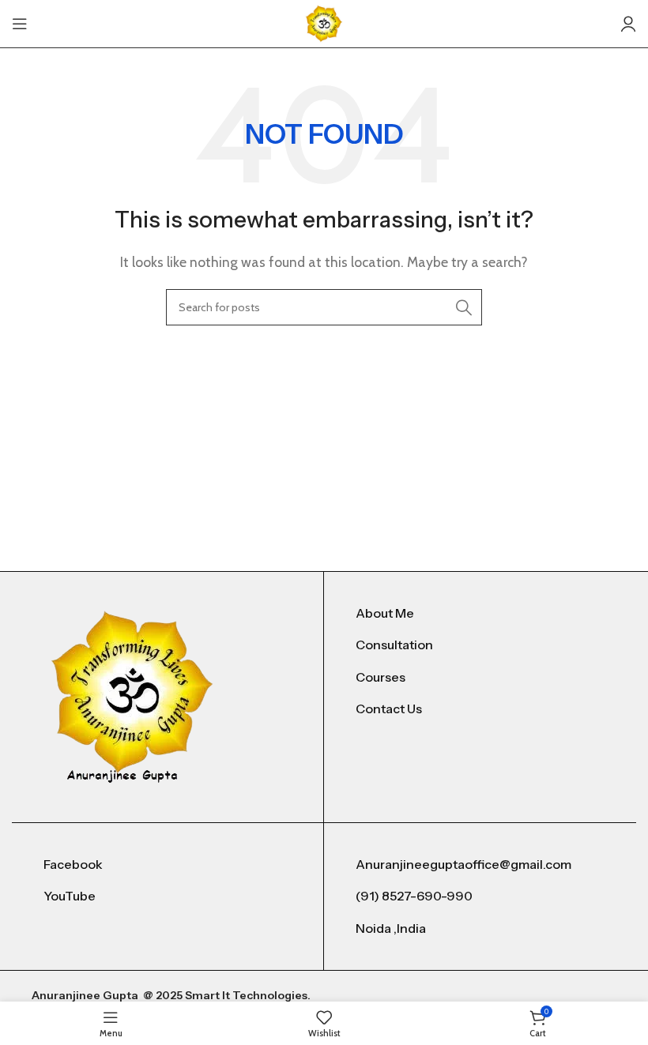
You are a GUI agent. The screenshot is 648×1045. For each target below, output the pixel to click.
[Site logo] (324, 22)
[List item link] (480, 613)
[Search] (464, 307)
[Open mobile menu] (20, 23)
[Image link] (132, 695)
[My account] (628, 23)
